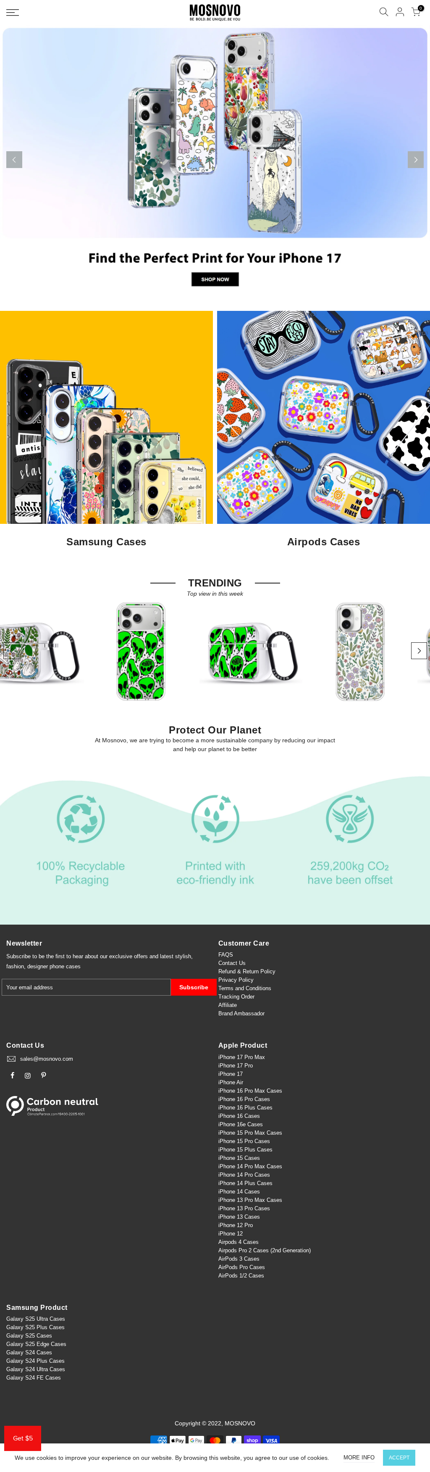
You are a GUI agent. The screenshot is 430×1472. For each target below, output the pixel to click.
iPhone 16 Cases (239, 1116)
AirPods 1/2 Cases (241, 1275)
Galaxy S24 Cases (29, 1352)
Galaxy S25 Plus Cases (35, 1327)
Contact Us (232, 963)
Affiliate (227, 1005)
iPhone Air (230, 1082)
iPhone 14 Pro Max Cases (250, 1166)
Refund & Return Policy (246, 971)
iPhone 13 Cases (239, 1217)
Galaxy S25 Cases (29, 1336)
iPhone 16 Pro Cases (244, 1099)
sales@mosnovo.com (46, 1059)
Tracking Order (236, 997)
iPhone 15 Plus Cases (245, 1149)
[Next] (416, 159)
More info (359, 1457)
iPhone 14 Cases (239, 1191)
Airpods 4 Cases (238, 1242)
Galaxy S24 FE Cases (33, 1378)
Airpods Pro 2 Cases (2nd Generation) (264, 1250)
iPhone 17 (230, 1074)
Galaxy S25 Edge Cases (36, 1344)
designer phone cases (54, 966)
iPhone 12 (230, 1233)
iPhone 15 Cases (239, 1158)
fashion (15, 966)
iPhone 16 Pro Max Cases (250, 1091)
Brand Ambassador (241, 1013)
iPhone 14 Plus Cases (245, 1183)
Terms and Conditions (244, 988)
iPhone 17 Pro (235, 1065)
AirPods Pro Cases (241, 1267)
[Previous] (14, 159)
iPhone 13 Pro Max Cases (250, 1200)
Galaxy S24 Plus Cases (35, 1361)
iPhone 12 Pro (235, 1225)
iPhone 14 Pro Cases (244, 1175)
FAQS (225, 955)
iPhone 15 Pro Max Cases (250, 1133)
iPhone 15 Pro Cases (244, 1141)
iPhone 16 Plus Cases (245, 1107)
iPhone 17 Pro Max (241, 1057)
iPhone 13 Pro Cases (244, 1208)
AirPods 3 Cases (239, 1259)
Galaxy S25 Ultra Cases (35, 1319)
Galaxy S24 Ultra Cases (35, 1369)
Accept (399, 1458)
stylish (183, 956)
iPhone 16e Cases (240, 1124)
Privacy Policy (236, 980)
